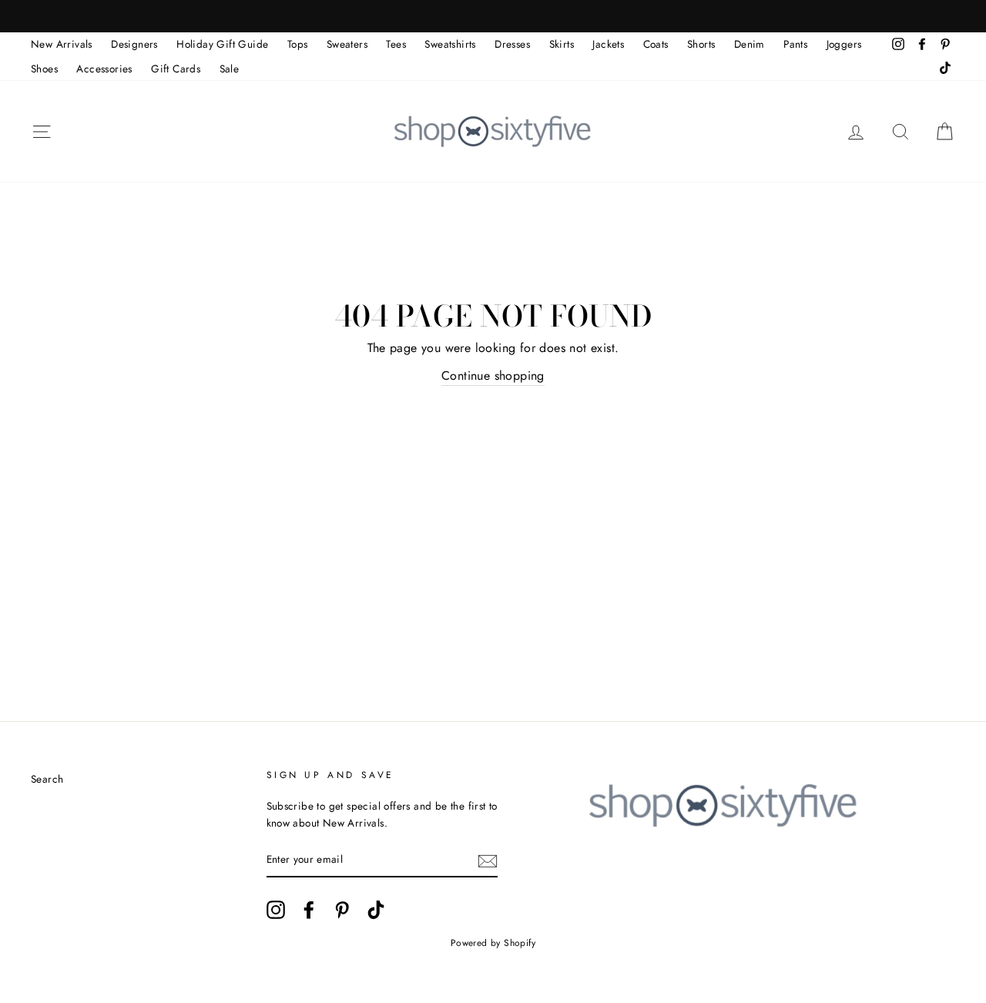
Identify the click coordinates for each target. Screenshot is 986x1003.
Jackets (608, 44)
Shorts (701, 44)
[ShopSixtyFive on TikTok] (376, 910)
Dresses (512, 44)
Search (47, 779)
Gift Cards (175, 68)
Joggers (844, 44)
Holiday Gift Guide (222, 44)
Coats (656, 44)
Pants (795, 44)
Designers (134, 44)
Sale (230, 68)
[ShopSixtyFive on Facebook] (309, 910)
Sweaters (347, 44)
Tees (396, 44)
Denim (749, 44)
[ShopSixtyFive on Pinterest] (342, 910)
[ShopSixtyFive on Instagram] (276, 910)
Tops (297, 44)
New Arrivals (61, 44)
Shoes (44, 68)
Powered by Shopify (493, 943)
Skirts (561, 44)
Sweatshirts (449, 44)
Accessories (104, 68)
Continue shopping (493, 375)
